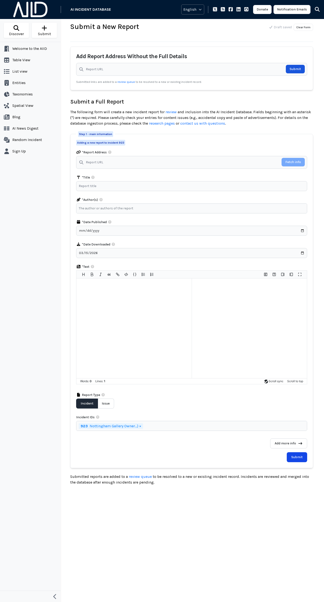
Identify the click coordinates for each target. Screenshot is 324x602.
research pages (162, 123)
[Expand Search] (314, 9)
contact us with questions (202, 123)
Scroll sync (276, 381)
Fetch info (293, 162)
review (171, 112)
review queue (126, 82)
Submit (295, 69)
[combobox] (193, 208)
